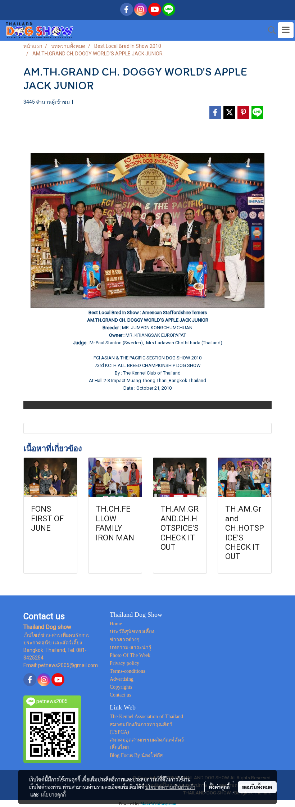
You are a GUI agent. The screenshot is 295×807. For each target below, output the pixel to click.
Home (116, 623)
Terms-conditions (127, 671)
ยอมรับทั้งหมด (257, 787)
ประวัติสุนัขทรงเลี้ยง (132, 631)
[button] (269, 30)
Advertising (121, 679)
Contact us (120, 695)
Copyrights (121, 687)
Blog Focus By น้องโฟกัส (136, 755)
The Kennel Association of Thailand (146, 716)
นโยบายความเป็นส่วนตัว (170, 787)
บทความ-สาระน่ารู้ (130, 647)
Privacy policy (124, 663)
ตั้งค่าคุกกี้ (219, 787)
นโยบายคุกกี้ (53, 794)
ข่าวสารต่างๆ (125, 639)
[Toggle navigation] (286, 30)
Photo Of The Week (130, 655)
